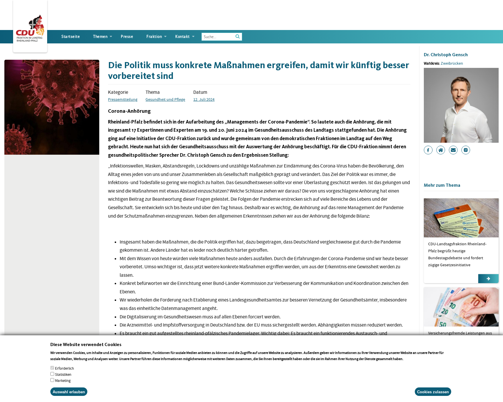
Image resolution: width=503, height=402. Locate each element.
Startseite (70, 36)
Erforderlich (64, 368)
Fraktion (154, 36)
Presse (127, 36)
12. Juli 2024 (204, 99)
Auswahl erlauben (69, 391)
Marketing (63, 380)
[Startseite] (30, 27)
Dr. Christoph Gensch (446, 54)
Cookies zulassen (433, 391)
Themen (100, 36)
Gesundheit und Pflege (165, 99)
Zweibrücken (452, 63)
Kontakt (182, 36)
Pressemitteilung (122, 99)
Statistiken (63, 374)
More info (411, 358)
